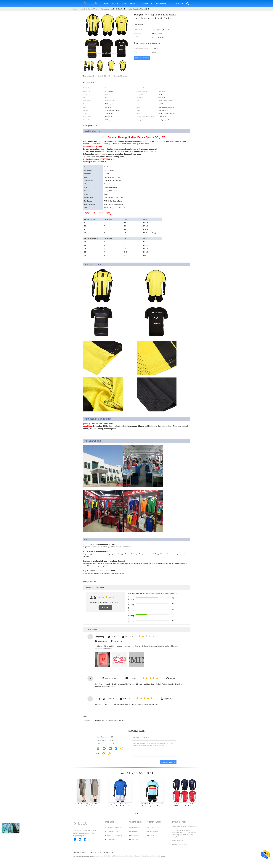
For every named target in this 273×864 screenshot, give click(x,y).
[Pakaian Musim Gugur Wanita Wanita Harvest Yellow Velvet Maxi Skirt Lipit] (184, 790)
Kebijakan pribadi (107, 853)
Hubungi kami (161, 3)
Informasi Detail (88, 76)
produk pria (112, 839)
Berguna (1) (118, 641)
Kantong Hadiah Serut (115, 835)
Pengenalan (136, 827)
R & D (152, 835)
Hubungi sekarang (142, 58)
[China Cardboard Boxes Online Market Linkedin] (86, 839)
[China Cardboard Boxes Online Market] (99, 749)
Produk (115, 3)
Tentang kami (147, 3)
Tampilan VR (133, 3)
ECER (163, 856)
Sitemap (93, 853)
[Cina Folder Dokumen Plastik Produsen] (91, 3)
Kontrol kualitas (80, 853)
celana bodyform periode (117, 720)
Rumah (106, 3)
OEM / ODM (154, 831)
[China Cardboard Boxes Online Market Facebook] (76, 839)
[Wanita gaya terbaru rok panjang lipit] (120, 790)
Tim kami (135, 839)
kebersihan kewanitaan (101, 720)
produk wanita (88, 720)
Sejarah (134, 831)
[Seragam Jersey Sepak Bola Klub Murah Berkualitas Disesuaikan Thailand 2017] (88, 65)
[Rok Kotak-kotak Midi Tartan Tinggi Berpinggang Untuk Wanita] (88, 790)
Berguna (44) (168, 698)
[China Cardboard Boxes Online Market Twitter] (81, 839)
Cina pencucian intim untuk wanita (83, 856)
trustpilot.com (102, 641)
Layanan (134, 835)
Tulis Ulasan (105, 607)
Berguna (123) (174, 678)
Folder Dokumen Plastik (115, 827)
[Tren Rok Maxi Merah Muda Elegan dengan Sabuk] (152, 790)
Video (123, 3)
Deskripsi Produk (104, 76)
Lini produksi (155, 827)
